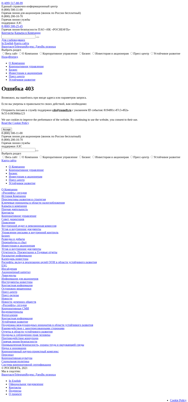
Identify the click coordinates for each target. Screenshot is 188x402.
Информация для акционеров (19, 278)
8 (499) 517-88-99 (12, 3)
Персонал (7, 354)
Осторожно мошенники (16, 288)
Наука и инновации (13, 348)
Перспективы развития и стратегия (23, 199)
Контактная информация (16, 285)
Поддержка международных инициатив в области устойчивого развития (47, 325)
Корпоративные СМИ (15, 308)
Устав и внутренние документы (21, 229)
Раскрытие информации (16, 255)
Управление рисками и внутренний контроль (29, 232)
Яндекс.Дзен (33, 46)
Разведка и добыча (13, 239)
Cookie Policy (178, 400)
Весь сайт (11, 53)
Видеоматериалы (12, 311)
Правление (8, 222)
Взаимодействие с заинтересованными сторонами (32, 328)
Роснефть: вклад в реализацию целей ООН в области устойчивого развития (49, 262)
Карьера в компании (14, 206)
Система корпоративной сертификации (26, 364)
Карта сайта (21, 43)
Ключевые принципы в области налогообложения (33, 202)
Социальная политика (15, 361)
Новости (6, 298)
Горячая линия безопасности (19, 341)
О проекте (15, 394)
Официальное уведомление (26, 384)
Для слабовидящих (13, 40)
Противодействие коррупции (19, 338)
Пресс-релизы (10, 295)
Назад (5, 56)
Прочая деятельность (14, 209)
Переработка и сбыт (14, 242)
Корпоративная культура (16, 358)
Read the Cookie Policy (15, 123)
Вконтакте (8, 46)
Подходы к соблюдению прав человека (25, 334)
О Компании (30, 53)
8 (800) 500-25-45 (12, 26)
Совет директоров (12, 219)
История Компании (13, 196)
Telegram (20, 46)
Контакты (7, 32)
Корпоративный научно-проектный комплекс (30, 351)
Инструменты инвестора (16, 282)
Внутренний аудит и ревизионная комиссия (28, 225)
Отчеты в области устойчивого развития (27, 331)
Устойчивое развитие (167, 53)
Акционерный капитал (15, 272)
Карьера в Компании (28, 32)
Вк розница (48, 46)
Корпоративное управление (60, 53)
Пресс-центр (141, 53)
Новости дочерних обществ (18, 301)
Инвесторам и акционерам (112, 53)
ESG (4, 265)
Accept (6, 129)
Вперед (13, 56)
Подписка (15, 390)
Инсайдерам (9, 268)
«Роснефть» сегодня (14, 192)
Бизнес (86, 53)
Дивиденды (8, 275)
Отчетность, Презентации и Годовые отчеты (29, 252)
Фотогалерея (9, 315)
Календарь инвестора (14, 258)
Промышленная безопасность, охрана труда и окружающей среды (42, 344)
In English (7, 43)
